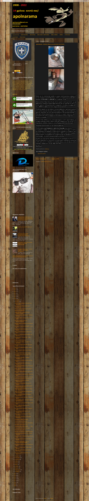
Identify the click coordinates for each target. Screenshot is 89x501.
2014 (15, 475)
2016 (15, 298)
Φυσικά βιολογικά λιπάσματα (20, 429)
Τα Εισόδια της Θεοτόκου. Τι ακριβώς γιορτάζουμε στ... (22, 358)
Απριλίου (17, 466)
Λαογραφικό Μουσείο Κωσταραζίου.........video (24, 426)
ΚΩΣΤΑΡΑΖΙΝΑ (24, 34)
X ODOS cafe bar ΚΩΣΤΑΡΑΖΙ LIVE (25, 226)
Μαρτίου (16, 468)
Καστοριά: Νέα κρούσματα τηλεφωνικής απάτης (24, 431)
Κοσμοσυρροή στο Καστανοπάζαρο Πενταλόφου (24, 422)
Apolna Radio (15, 37)
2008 (15, 485)
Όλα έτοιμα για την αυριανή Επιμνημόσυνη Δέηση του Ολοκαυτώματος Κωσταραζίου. (24, 234)
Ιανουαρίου (17, 471)
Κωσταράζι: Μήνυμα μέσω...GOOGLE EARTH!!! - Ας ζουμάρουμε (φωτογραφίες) (25, 250)
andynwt (45, 498)
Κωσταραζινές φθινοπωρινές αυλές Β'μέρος (23, 352)
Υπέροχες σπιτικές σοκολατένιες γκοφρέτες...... (24, 308)
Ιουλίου (16, 461)
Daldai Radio (22, 37)
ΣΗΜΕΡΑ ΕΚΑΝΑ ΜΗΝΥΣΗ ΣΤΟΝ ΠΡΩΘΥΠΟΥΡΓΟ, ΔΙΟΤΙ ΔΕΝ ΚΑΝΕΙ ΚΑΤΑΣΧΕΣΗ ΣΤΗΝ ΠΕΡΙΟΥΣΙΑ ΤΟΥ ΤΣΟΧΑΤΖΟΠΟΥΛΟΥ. (25, 219)
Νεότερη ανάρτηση (41, 158)
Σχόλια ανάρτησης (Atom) (46, 161)
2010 (15, 482)
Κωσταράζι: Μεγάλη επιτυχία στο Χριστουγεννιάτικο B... (21, 321)
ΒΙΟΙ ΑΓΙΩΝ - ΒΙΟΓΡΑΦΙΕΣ (43, 34)
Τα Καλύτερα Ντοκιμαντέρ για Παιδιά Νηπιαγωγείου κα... (22, 381)
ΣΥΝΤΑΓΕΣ (67, 34)
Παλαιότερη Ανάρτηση (70, 158)
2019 (15, 293)
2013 (15, 477)
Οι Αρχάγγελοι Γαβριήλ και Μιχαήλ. (21, 419)
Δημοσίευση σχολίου (42, 153)
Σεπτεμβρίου (17, 457)
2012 (15, 478)
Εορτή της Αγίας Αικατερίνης (20, 340)
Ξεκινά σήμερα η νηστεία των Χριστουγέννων (23, 378)
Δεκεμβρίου (17, 299)
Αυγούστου (17, 459)
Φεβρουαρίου (17, 469)
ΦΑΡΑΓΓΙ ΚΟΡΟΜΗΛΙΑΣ (20, 310)
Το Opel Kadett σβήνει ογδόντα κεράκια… (23, 428)
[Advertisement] (22, 203)
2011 (15, 480)
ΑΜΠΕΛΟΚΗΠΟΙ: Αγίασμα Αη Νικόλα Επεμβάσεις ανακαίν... (22, 313)
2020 (15, 291)
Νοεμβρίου (17, 301)
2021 (15, 289)
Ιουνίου (16, 462)
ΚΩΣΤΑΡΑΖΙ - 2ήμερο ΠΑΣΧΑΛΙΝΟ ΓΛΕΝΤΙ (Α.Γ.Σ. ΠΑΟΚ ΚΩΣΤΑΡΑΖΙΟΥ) (25, 243)
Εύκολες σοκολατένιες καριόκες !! (21, 421)
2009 (15, 484)
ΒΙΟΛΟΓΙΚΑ (32, 34)
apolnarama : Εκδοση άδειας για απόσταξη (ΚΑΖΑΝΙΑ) (50, 44)
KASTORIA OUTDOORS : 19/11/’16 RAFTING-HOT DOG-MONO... (22, 442)
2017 (15, 296)
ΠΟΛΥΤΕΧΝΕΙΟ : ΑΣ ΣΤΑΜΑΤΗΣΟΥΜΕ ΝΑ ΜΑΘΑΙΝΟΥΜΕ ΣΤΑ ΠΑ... (23, 387)
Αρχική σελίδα (16, 34)
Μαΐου (16, 464)
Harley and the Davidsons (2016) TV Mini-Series (24, 376)
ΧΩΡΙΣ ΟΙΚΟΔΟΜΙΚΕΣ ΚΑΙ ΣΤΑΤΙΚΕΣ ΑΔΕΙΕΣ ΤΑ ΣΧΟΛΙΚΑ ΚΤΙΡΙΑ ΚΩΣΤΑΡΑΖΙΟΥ (23, 256)
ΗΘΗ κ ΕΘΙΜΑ (54, 34)
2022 (15, 288)
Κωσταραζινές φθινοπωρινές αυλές (21, 424)
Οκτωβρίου (17, 455)
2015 (15, 473)
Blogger (51, 498)
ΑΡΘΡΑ (61, 34)
